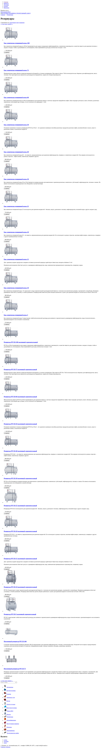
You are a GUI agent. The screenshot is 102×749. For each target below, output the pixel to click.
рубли (5, 740)
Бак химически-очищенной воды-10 (16, 288)
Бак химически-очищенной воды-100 (17, 43)
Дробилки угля (11, 697)
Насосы (9, 714)
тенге (5, 742)
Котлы (8, 701)
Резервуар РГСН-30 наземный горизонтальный (20, 478)
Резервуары (10, 14)
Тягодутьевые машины (13, 723)
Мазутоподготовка (12, 707)
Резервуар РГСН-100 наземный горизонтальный (21, 342)
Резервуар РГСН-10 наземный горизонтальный (20, 587)
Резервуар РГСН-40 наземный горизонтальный (20, 451)
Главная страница (5, 747)
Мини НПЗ (10, 711)
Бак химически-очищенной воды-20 (16, 232)
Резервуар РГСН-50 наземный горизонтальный (20, 424)
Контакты (6, 7)
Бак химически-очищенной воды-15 (16, 259)
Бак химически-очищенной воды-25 (16, 206)
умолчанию (13, 22)
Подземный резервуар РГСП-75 (15, 669)
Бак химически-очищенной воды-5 (16, 315)
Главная (6, 2)
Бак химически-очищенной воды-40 (16, 152)
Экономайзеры (11, 730)
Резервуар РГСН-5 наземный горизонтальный (20, 614)
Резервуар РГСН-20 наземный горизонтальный (20, 531)
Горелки (9, 694)
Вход (9, 12)
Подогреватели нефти (13, 733)
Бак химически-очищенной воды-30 (16, 179)
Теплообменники (11, 720)
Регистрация (4, 12)
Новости (6, 3)
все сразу (5, 24)
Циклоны (9, 727)
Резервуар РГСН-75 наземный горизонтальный (20, 369)
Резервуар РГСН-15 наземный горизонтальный (20, 558)
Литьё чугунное (11, 704)
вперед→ (10, 24)
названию (21, 22)
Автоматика (10, 687)
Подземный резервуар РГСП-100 (15, 641)
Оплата (6, 6)
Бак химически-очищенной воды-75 (16, 70)
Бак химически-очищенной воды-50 (16, 125)
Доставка (6, 5)
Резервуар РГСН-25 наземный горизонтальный (20, 505)
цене (17, 22)
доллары (6, 741)
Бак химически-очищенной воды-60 (16, 97)
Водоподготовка (11, 690)
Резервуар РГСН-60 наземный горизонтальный (20, 396)
